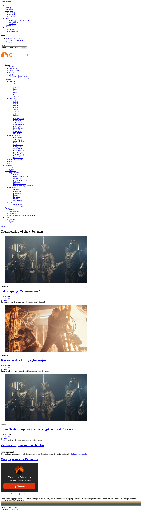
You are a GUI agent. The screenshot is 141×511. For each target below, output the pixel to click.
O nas (7, 27)
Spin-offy (12, 161)
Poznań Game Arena (20, 180)
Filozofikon (17, 193)
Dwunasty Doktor (19, 156)
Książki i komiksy (15, 135)
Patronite (9, 42)
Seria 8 (15, 107)
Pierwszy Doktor (18, 119)
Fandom (7, 18)
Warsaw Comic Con (19, 184)
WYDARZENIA (10, 171)
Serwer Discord (14, 22)
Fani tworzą (13, 24)
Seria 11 (15, 113)
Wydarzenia (9, 26)
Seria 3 (15, 104)
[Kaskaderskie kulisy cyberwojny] (46, 352)
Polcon (15, 199)
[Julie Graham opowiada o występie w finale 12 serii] (46, 421)
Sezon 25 (16, 94)
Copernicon (17, 189)
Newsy (11, 67)
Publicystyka (9, 11)
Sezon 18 (16, 87)
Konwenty (12, 187)
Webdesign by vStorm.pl (10, 509)
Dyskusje (12, 16)
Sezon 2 (15, 85)
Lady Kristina (5, 298)
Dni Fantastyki (18, 191)
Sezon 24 (16, 93)
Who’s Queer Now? (19, 206)
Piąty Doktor (17, 126)
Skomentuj (4, 300)
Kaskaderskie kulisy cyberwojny (24, 360)
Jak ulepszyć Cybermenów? (20, 291)
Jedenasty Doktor (19, 154)
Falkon (15, 174)
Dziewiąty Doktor (19, 150)
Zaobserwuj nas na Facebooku (22, 445)
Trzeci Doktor (17, 122)
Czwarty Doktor (18, 124)
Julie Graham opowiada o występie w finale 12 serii (37, 429)
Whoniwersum (18, 133)
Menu (3, 35)
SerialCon (16, 182)
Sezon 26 (16, 96)
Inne (10, 202)
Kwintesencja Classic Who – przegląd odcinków (25, 78)
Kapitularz (16, 197)
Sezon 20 (16, 89)
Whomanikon (17, 200)
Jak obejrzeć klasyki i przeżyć (18, 76)
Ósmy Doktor (17, 132)
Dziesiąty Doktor (18, 152)
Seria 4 (15, 106)
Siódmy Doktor (18, 130)
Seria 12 (16, 115)
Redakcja (12, 219)
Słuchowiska (13, 117)
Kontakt (11, 29)
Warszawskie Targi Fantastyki (23, 186)
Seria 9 (15, 109)
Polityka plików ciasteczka (78, 454)
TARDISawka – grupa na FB (15, 40)
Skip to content (6, 2)
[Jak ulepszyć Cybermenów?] (46, 283)
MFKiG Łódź (17, 178)
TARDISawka (14, 210)
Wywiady (12, 72)
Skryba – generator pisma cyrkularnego (22, 215)
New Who (12, 98)
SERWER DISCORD (13, 38)
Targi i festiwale (14, 173)
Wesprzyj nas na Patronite (19, 459)
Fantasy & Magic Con (20, 176)
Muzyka (11, 163)
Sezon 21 (16, 91)
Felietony (12, 13)
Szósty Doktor (18, 128)
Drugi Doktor (17, 120)
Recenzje (12, 14)
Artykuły (8, 7)
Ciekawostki (13, 68)
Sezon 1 (15, 83)
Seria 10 (16, 111)
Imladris (15, 195)
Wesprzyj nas (13, 31)
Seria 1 (15, 100)
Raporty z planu (14, 70)
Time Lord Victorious (16, 160)
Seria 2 (15, 102)
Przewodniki (9, 9)
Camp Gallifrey (18, 204)
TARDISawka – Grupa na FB (19, 20)
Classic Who (13, 81)
